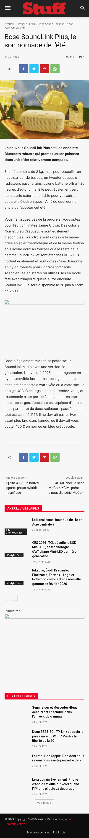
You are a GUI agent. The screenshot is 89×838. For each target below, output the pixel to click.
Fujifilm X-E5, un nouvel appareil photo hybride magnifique (22, 488)
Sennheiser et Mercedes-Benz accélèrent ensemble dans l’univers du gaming (55, 712)
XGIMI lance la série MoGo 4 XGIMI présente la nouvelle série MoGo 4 (66, 488)
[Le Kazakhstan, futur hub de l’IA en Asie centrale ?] (17, 526)
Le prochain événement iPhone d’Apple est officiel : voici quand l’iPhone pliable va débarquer (55, 784)
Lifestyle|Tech (26, 24)
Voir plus (43, 803)
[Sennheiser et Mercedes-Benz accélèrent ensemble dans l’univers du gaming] (17, 713)
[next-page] (15, 598)
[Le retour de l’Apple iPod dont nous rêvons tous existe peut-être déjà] (17, 762)
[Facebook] (23, 68)
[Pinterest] (44, 68)
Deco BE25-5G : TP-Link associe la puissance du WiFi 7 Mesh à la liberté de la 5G (57, 736)
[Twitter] (34, 68)
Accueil (9, 24)
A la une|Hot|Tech (14, 531)
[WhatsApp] (55, 68)
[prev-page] (7, 598)
